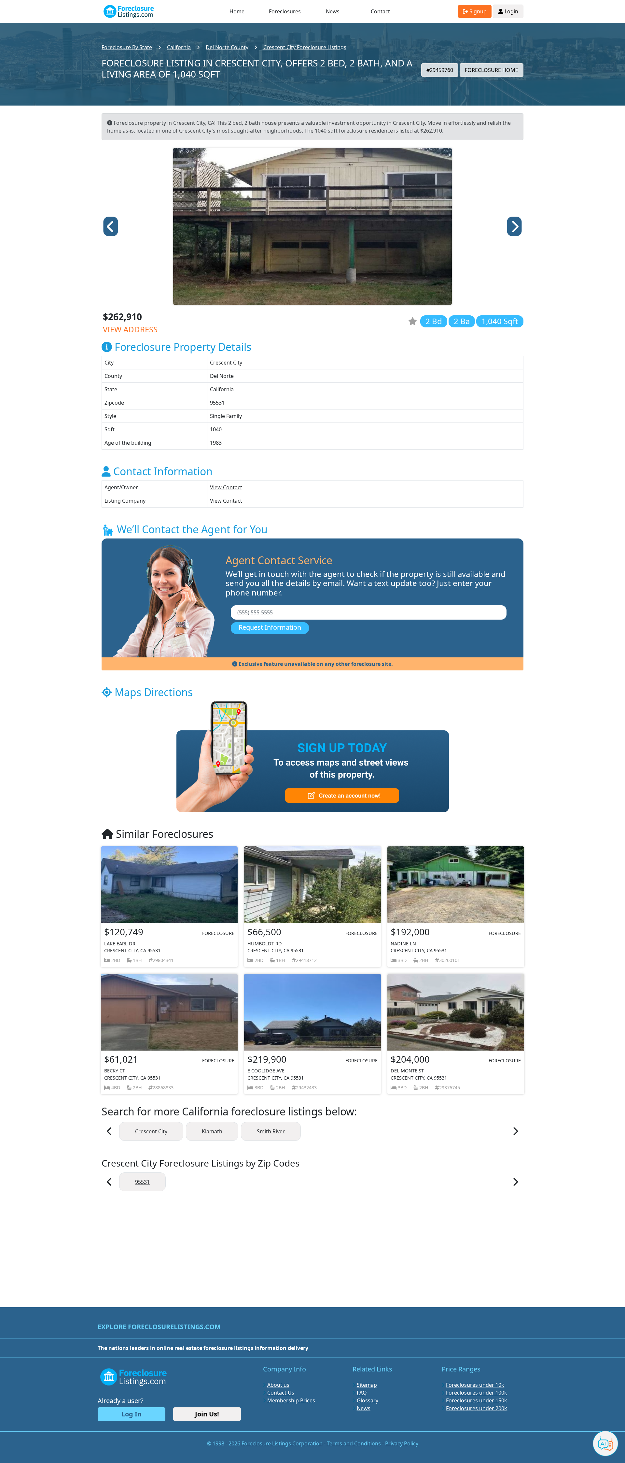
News (333, 11)
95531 (142, 1181)
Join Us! (207, 1414)
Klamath (212, 1131)
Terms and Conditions (354, 1443)
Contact (380, 11)
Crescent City (151, 1131)
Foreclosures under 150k (476, 1400)
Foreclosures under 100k (476, 1392)
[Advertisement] (312, 1246)
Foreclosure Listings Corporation (282, 1443)
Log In (131, 1414)
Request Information (270, 627)
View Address (130, 329)
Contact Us (280, 1392)
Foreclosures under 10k (475, 1384)
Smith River (271, 1131)
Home (236, 11)
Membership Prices (291, 1400)
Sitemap (367, 1384)
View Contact (226, 487)
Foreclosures (285, 11)
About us (278, 1384)
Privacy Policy (401, 1443)
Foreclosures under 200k (476, 1408)
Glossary (367, 1400)
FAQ (362, 1392)
